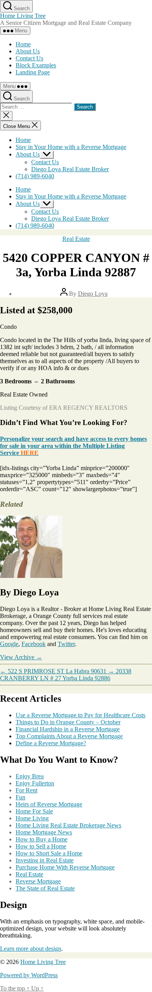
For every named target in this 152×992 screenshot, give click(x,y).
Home (23, 44)
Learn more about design (30, 948)
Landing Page (33, 72)
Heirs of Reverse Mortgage (49, 804)
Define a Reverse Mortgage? (51, 743)
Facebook (33, 644)
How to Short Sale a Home (49, 853)
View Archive (21, 657)
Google (9, 644)
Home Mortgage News (44, 832)
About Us (28, 51)
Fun (20, 797)
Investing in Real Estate (45, 860)
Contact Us (29, 58)
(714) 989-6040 (35, 176)
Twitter (66, 644)
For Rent (26, 790)
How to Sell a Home (41, 846)
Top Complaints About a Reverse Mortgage (69, 736)
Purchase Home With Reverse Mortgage (65, 867)
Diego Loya (93, 293)
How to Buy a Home (41, 839)
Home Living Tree (23, 15)
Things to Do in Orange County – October (68, 722)
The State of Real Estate (45, 888)
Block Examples (36, 65)
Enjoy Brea (30, 776)
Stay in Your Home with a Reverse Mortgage (71, 147)
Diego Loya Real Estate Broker (70, 169)
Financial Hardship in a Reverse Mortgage (68, 729)
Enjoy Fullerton (35, 783)
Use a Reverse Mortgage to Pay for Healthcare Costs (80, 715)
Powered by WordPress (29, 975)
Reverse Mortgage (38, 881)
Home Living (32, 818)
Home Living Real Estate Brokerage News (68, 825)
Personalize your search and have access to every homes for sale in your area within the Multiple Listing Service (73, 445)
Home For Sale (34, 811)
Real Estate (76, 238)
